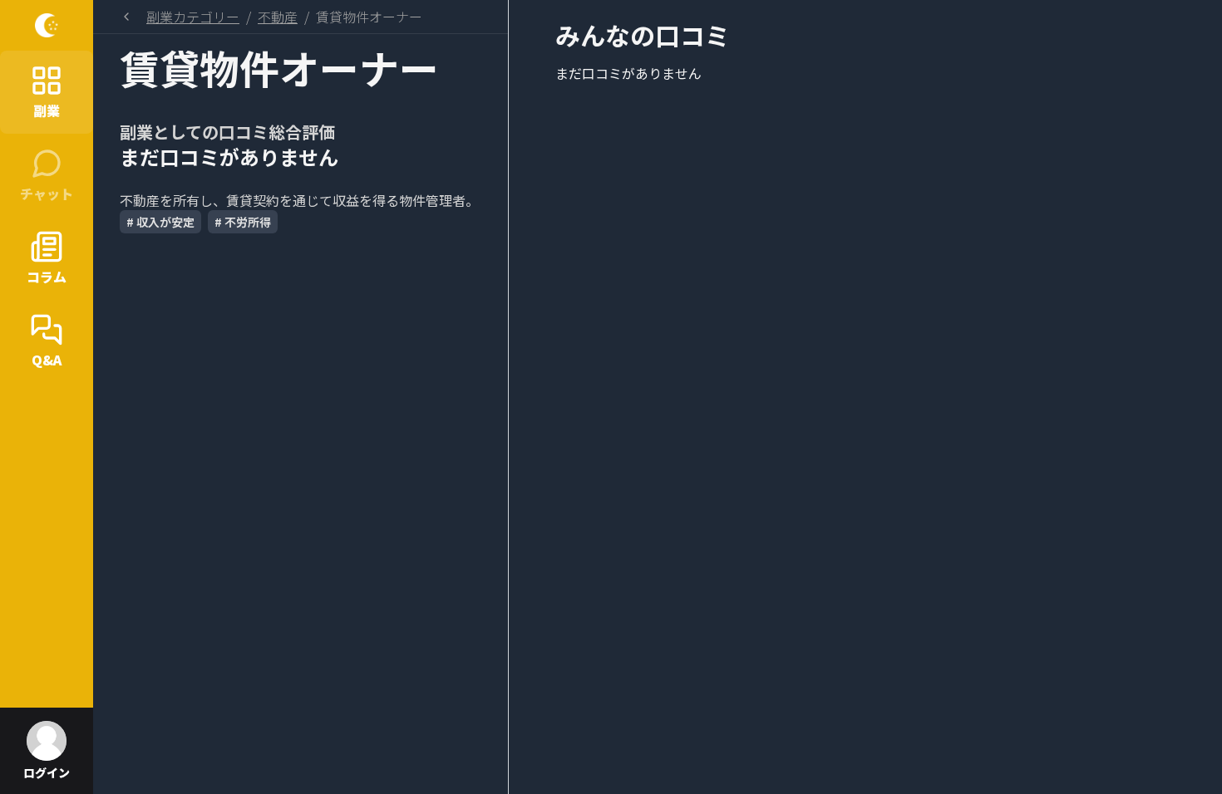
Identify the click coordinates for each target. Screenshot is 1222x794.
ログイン (46, 772)
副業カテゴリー (192, 17)
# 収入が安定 (160, 221)
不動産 (278, 17)
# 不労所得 (242, 221)
